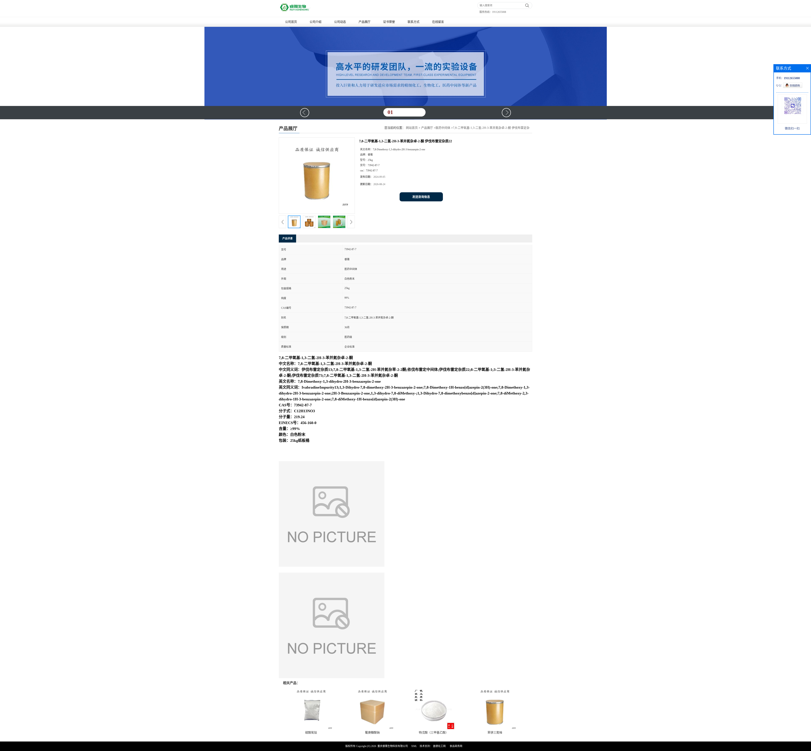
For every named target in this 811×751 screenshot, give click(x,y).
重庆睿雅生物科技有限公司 (392, 746)
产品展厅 (364, 21)
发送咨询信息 (421, 196)
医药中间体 (442, 127)
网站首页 (412, 127)
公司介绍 (315, 21)
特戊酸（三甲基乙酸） (433, 732)
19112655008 (499, 12)
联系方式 (413, 21)
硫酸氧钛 (311, 732)
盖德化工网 (439, 746)
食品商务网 (456, 746)
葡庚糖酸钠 (372, 732)
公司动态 (340, 21)
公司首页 (291, 21)
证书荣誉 (389, 21)
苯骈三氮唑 (494, 732)
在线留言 (438, 21)
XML (414, 746)
